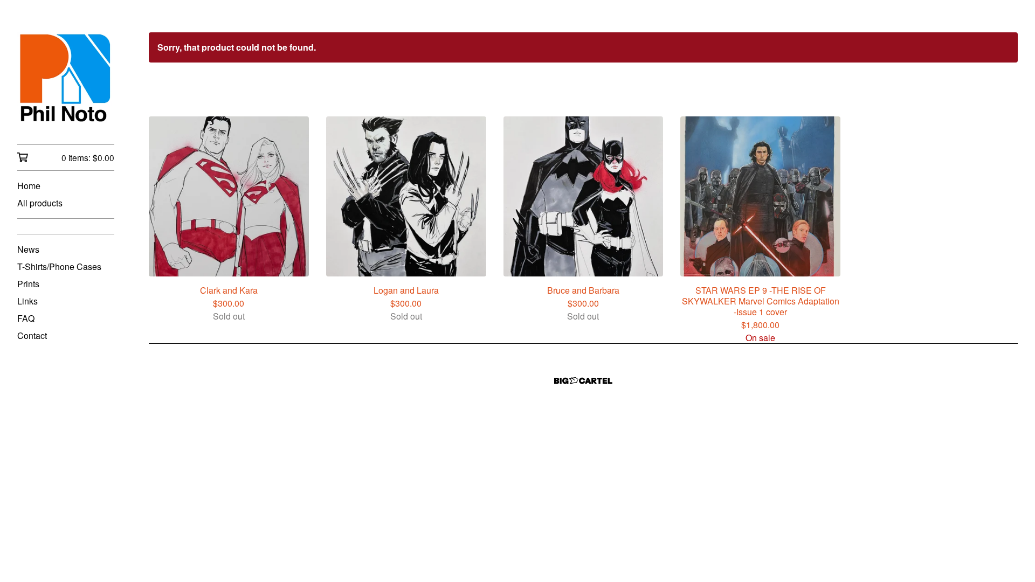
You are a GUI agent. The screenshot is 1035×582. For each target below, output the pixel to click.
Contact (32, 335)
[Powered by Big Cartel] (583, 381)
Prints (28, 284)
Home (28, 185)
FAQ (25, 318)
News (28, 249)
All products (40, 203)
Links (27, 301)
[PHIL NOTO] (65, 79)
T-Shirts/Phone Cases (59, 266)
